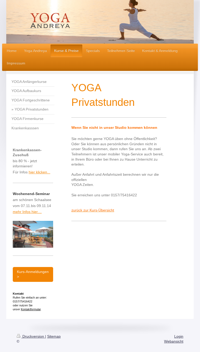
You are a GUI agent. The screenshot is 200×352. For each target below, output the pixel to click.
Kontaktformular (31, 309)
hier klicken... (39, 172)
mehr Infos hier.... (27, 212)
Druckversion (33, 336)
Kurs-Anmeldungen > (33, 274)
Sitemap (54, 336)
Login (178, 336)
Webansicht (173, 341)
